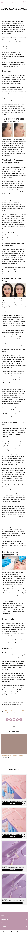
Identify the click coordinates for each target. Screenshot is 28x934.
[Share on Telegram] (14, 719)
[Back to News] (14, 725)
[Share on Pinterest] (10, 719)
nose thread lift (7, 711)
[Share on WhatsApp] (20, 719)
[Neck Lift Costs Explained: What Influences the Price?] (20, 725)
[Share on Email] (17, 719)
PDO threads (18, 711)
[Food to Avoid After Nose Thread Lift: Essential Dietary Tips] (7, 725)
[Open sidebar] (1, 468)
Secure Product (12, 803)
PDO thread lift (13, 711)
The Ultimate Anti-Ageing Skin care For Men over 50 (12, 755)
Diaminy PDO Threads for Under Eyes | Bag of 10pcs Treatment (13, 867)
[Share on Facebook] (7, 719)
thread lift (23, 711)
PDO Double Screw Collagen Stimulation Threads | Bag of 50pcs (13, 900)
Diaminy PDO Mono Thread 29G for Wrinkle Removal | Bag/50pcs (14, 801)
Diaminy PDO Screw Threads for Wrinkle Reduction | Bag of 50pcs (14, 834)
